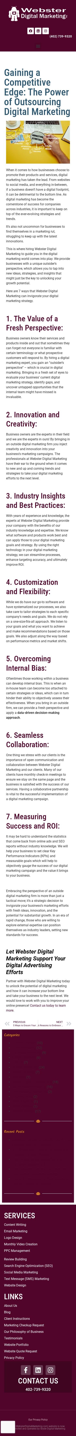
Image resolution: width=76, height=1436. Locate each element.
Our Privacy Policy (38, 1419)
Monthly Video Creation (20, 1244)
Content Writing (15, 1225)
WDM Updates (22, 1106)
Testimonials (13, 1338)
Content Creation (24, 1043)
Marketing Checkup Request (24, 1325)
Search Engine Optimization (32, 1082)
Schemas (19, 1077)
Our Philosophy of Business (24, 1332)
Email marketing (23, 1048)
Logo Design (13, 1238)
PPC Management (17, 1251)
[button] (38, 46)
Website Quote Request (20, 1351)
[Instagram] (45, 31)
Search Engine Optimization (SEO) (28, 1266)
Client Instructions (17, 1319)
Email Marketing (15, 1231)
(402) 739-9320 (61, 36)
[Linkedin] (38, 31)
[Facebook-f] (26, 1370)
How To (17, 1062)
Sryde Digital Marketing (52, 1428)
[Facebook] (30, 31)
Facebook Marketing (26, 1053)
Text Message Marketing (29, 1092)
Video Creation (22, 1102)
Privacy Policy (14, 1358)
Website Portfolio (16, 1345)
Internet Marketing (25, 1067)
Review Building (23, 1072)
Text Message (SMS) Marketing (26, 1279)
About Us (10, 1306)
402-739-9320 (38, 1389)
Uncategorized (22, 1097)
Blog (7, 1312)
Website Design (23, 1111)
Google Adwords (24, 1058)
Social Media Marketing (29, 1087)
